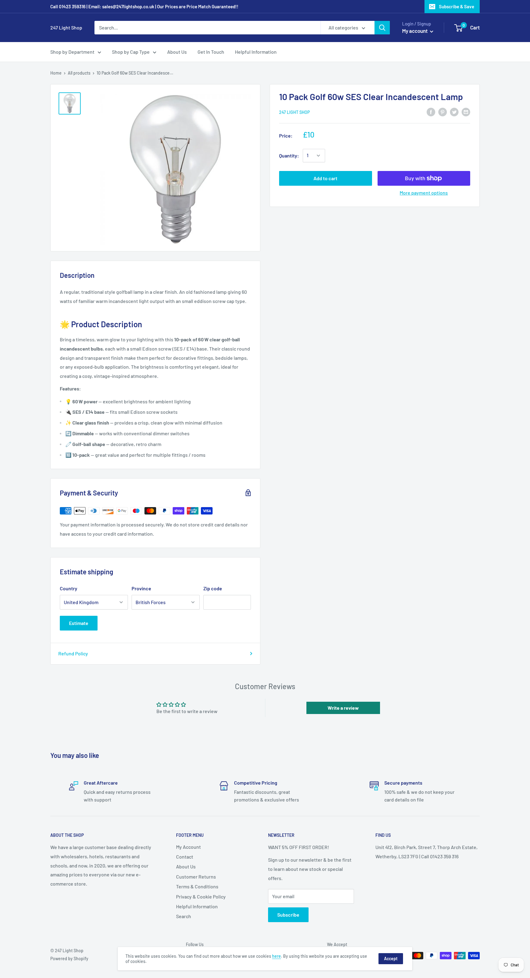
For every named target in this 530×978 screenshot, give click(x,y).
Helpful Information (256, 52)
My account (415, 31)
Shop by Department (72, 52)
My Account (188, 847)
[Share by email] (466, 111)
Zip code (212, 588)
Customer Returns (196, 876)
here (276, 956)
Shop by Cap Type (131, 52)
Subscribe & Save (456, 6)
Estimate (78, 623)
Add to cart (325, 178)
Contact (184, 857)
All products (79, 73)
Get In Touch (211, 52)
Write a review (343, 708)
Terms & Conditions (197, 886)
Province (141, 588)
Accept (391, 958)
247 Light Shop (294, 111)
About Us (177, 52)
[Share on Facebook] (431, 111)
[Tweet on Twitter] (454, 111)
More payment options (424, 193)
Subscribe (288, 915)
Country (68, 588)
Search (183, 916)
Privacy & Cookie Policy (201, 896)
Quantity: (289, 155)
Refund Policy (73, 653)
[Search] (382, 27)
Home (56, 73)
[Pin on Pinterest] (442, 111)
